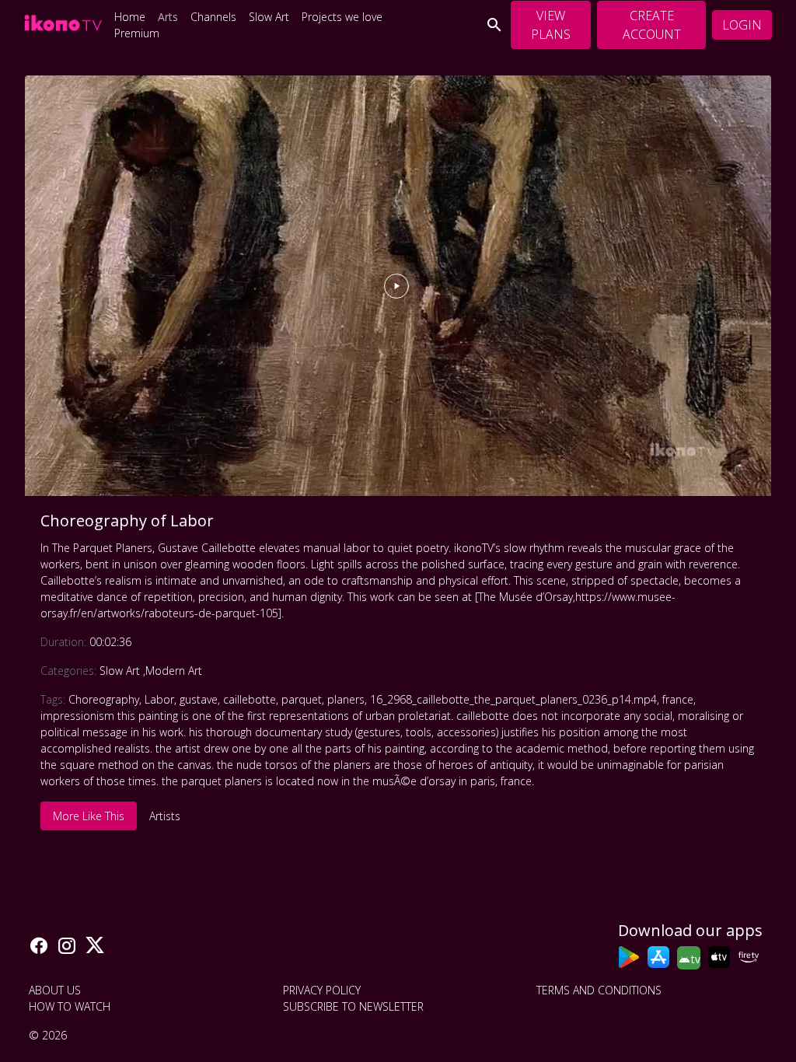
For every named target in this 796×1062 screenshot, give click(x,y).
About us (55, 990)
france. (517, 781)
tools (418, 732)
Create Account (652, 25)
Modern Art (173, 670)
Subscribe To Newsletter (353, 1006)
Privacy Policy (322, 990)
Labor (159, 699)
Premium (136, 33)
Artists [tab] (164, 816)
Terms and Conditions (599, 990)
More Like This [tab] (88, 816)
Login (742, 24)
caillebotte (249, 699)
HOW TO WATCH (69, 1006)
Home (129, 16)
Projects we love (342, 16)
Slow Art (269, 16)
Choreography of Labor (127, 520)
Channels (213, 16)
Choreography (103, 699)
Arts (168, 16)
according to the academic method (519, 748)
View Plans (551, 25)
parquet (301, 699)
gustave (199, 699)
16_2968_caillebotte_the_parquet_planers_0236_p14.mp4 (513, 699)
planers (346, 699)
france (677, 699)
